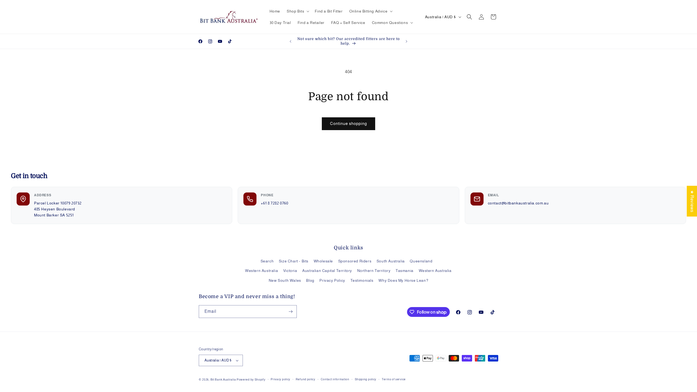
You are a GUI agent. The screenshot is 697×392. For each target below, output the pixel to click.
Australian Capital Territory (327, 270)
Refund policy (305, 379)
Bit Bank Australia (223, 379)
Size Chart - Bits (293, 261)
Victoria (290, 270)
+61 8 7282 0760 (274, 203)
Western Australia (261, 270)
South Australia (391, 261)
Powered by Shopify (251, 379)
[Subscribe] (290, 311)
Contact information (335, 379)
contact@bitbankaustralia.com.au (518, 203)
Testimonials (362, 280)
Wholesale (323, 261)
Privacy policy (280, 379)
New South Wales (285, 280)
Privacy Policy (332, 280)
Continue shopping (348, 123)
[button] (297, 11)
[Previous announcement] (290, 41)
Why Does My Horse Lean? (403, 280)
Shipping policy (366, 379)
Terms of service (394, 379)
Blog (310, 280)
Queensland (421, 261)
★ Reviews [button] (692, 201)
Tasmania (405, 270)
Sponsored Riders (355, 261)
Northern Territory (374, 270)
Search (267, 261)
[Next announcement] (406, 41)
